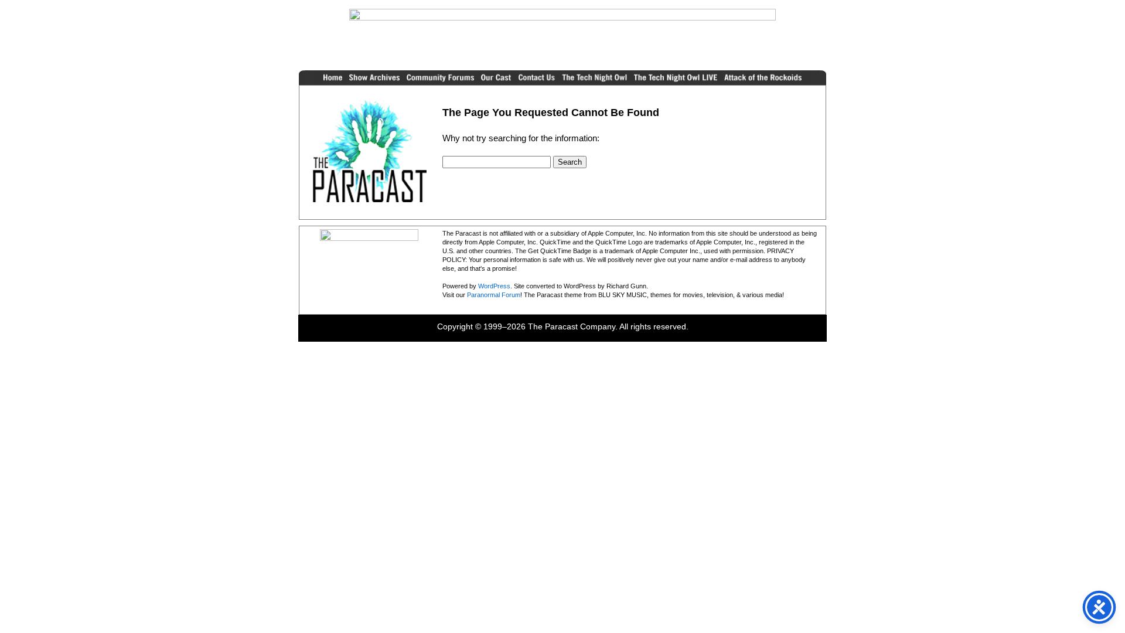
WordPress (494, 286)
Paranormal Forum (493, 294)
